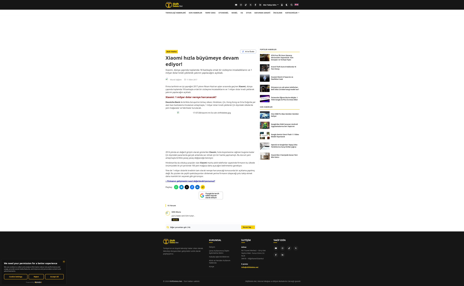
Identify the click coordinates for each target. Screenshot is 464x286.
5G (242, 12)
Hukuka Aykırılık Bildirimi (219, 257)
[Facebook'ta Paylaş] (192, 187)
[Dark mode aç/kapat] (287, 5)
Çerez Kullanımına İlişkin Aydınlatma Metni (219, 252)
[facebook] (255, 5)
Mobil (235, 12)
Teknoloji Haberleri (176, 12)
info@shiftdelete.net (249, 267)
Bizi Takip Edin (270, 5)
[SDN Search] (291, 5)
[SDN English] (296, 5)
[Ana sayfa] (174, 5)
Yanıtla (175, 220)
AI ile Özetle (249, 52)
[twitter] (250, 5)
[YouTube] (275, 248)
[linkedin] (260, 5)
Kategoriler (291, 12)
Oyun (248, 12)
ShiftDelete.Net (175, 281)
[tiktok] (246, 5)
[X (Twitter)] (295, 248)
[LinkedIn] (282, 254)
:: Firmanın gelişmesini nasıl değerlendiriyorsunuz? (190, 181)
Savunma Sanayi (262, 12)
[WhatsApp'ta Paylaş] (176, 187)
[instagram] (241, 5)
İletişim (212, 247)
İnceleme (277, 12)
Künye (211, 266)
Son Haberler (195, 12)
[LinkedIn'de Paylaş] (197, 187)
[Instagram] (282, 248)
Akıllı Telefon (172, 52)
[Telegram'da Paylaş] (181, 187)
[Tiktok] (289, 248)
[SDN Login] (282, 5)
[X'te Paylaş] (187, 187)
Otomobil (223, 12)
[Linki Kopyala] (203, 187)
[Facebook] (275, 254)
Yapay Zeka (210, 12)
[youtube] (236, 5)
